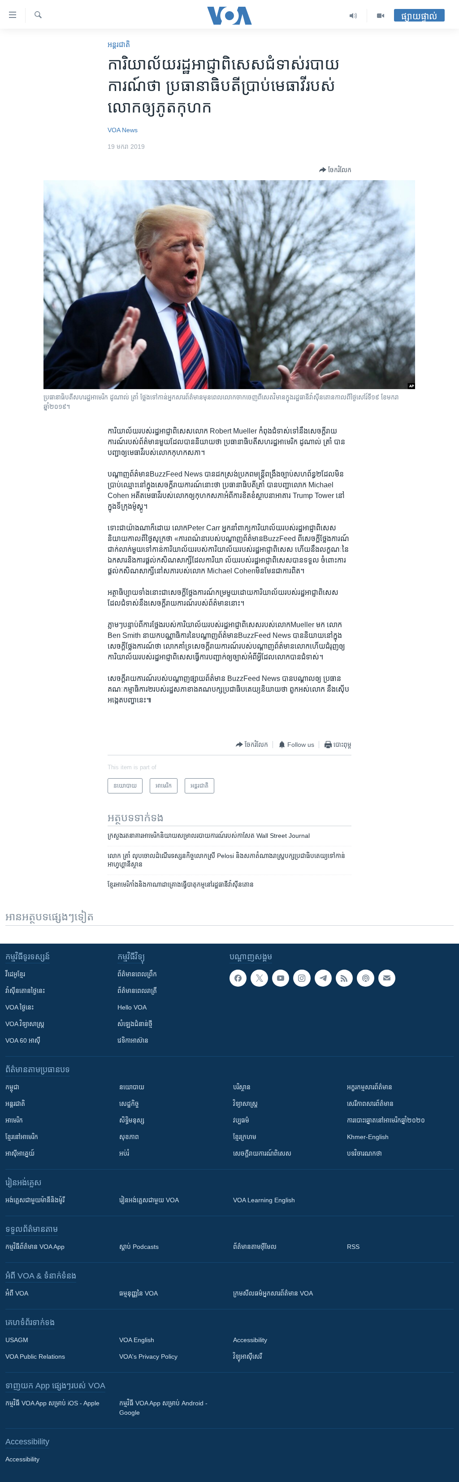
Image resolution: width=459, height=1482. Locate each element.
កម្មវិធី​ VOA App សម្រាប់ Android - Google (163, 1408)
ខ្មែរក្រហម (244, 1136)
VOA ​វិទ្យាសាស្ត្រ (24, 1023)
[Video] (380, 15)
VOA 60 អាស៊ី (22, 1040)
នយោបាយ (131, 1087)
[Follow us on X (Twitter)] (259, 978)
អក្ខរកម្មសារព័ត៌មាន (369, 1087)
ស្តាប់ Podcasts (139, 1246)
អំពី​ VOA (16, 1293)
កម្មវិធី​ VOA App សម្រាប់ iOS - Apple (52, 1403)
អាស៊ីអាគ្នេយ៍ (20, 1153)
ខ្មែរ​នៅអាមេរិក (21, 1136)
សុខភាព (129, 1136)
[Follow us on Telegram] (323, 978)
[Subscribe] (386, 978)
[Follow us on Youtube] (280, 978)
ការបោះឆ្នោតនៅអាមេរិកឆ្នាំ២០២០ (386, 1120)
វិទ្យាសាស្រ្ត (245, 1103)
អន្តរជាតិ (119, 44)
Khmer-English (368, 1136)
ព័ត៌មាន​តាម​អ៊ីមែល (255, 1246)
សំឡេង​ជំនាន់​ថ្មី (134, 1023)
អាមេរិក (14, 1120)
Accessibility (250, 1339)
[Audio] (353, 15)
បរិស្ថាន (242, 1087)
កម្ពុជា (12, 1087)
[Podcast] (365, 978)
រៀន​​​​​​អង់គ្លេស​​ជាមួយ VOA (149, 1200)
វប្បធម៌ (241, 1120)
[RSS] (344, 978)
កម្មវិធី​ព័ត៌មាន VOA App (35, 1246)
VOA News (123, 130)
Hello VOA (132, 1007)
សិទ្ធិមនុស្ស (131, 1120)
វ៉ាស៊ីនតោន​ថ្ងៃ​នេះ (25, 990)
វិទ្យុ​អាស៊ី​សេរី (247, 1356)
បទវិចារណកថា (364, 1153)
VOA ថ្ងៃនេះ (19, 1007)
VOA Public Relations (35, 1356)
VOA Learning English (264, 1200)
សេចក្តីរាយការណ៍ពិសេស (262, 1153)
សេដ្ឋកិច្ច (129, 1103)
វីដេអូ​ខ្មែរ (15, 974)
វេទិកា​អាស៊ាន (132, 1040)
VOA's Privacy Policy (148, 1356)
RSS (353, 1246)
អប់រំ (124, 1153)
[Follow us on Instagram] (301, 978)
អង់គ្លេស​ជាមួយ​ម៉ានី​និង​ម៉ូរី (35, 1200)
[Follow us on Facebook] (238, 978)
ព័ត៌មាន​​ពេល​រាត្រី (137, 990)
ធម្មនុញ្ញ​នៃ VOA (138, 1293)
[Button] (335, 170)
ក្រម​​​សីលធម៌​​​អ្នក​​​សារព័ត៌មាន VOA (273, 1293)
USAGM (16, 1339)
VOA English (136, 1339)
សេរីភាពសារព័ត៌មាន (370, 1103)
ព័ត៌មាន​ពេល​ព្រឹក (137, 974)
